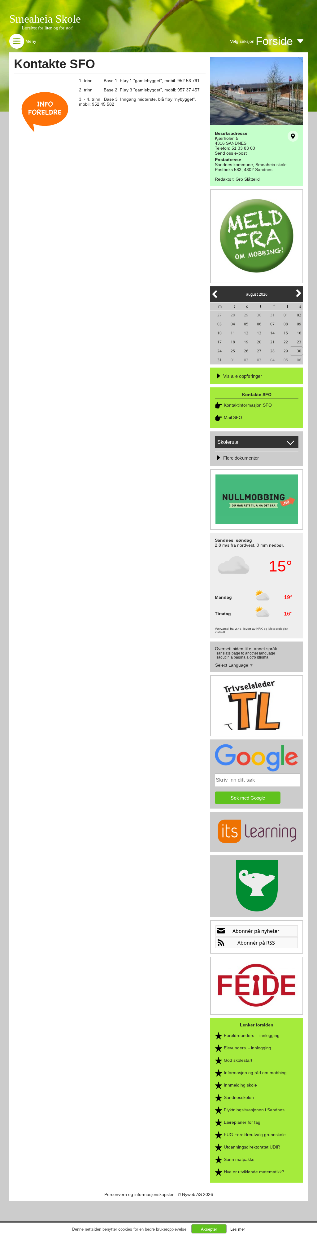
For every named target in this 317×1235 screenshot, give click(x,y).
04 (233, 324)
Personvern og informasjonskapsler (139, 1194)
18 (233, 342)
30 (259, 315)
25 (233, 351)
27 (219, 315)
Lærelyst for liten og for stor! (48, 28)
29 (246, 315)
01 (286, 315)
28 (233, 315)
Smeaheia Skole (45, 19)
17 (219, 342)
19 (246, 342)
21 (272, 342)
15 (286, 333)
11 (233, 333)
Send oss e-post (231, 153)
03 (219, 324)
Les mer (237, 1229)
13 (259, 333)
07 (272, 324)
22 (286, 342)
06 (259, 324)
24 (219, 351)
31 (272, 315)
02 (299, 315)
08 (286, 324)
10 (219, 333)
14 (272, 333)
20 (259, 342)
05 (246, 324)
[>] (298, 296)
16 (299, 333)
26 (246, 351)
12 (246, 333)
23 (299, 342)
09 (299, 324)
